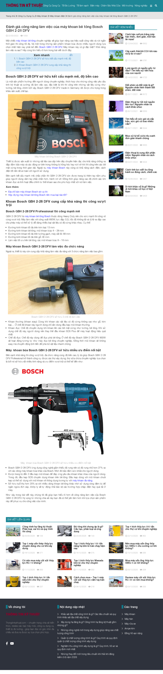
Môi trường (127, 5)
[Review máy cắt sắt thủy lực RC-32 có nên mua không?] (116, 581)
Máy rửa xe (130, 623)
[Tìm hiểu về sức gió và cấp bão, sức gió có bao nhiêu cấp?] (116, 122)
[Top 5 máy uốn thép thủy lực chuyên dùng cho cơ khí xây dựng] (13, 547)
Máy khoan (42, 16)
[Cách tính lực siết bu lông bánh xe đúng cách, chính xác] (116, 173)
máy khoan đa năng (82, 480)
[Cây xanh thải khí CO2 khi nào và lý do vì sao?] (116, 55)
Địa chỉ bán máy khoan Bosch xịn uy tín (28, 191)
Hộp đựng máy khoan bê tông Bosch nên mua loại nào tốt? (37, 194)
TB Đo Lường (68, 5)
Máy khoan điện (57, 16)
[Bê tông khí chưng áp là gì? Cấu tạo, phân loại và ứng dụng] (64, 530)
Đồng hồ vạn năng (133, 633)
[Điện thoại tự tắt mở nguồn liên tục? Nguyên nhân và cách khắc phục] (116, 106)
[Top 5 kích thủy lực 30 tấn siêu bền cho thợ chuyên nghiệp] (13, 581)
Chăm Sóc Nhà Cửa (110, 5)
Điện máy (94, 5)
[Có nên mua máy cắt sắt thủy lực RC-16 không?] (13, 564)
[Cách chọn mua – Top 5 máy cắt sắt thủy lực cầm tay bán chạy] (64, 581)
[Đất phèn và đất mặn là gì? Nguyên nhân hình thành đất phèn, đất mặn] (116, 89)
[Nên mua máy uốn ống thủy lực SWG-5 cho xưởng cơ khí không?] (116, 547)
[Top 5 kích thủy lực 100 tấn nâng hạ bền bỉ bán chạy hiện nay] (64, 547)
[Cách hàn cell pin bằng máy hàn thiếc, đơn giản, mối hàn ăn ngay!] (116, 38)
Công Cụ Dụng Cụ (51, 5)
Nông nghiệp (141, 5)
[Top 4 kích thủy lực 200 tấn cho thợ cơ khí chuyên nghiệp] (116, 530)
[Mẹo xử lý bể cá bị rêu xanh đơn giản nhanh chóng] (116, 139)
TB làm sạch (83, 5)
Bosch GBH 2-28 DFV (50, 46)
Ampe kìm (130, 628)
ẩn (71, 55)
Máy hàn (129, 618)
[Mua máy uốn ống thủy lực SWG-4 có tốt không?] (116, 564)
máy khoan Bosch (56, 167)
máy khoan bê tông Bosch (38, 216)
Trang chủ (10, 16)
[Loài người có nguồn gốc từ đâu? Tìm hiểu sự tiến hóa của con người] (116, 72)
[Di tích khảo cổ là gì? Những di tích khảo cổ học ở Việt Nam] (116, 190)
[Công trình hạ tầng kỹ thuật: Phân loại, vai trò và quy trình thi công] (13, 530)
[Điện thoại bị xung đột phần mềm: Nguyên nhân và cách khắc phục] (116, 156)
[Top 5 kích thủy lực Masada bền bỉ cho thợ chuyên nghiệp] (64, 564)
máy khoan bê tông (25, 40)
